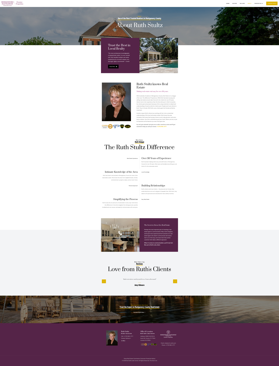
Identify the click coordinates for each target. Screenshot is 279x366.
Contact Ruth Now (138, 312)
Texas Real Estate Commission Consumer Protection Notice (139, 358)
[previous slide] (104, 281)
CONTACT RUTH (272, 3)
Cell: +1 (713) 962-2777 (127, 336)
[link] (168, 334)
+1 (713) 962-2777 (162, 126)
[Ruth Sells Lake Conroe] (12, 3)
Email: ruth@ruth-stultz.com (168, 343)
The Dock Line (153, 360)
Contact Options (125, 338)
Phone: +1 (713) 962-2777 (168, 345)
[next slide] (175, 281)
